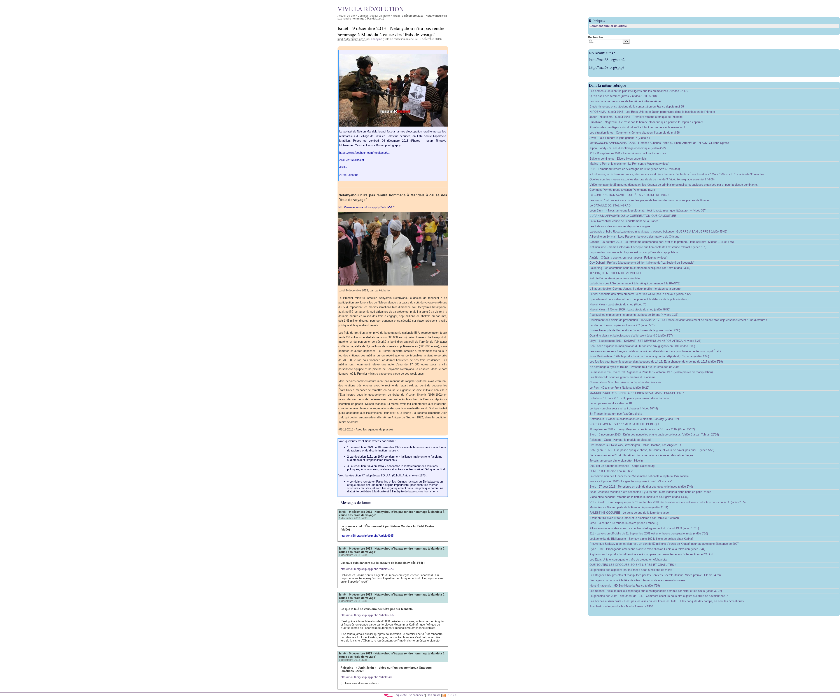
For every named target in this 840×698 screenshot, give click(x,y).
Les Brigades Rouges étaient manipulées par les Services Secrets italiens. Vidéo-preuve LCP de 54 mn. (656, 575)
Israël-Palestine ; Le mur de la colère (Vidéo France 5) (624, 523)
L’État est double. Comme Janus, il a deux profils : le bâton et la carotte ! (636, 288)
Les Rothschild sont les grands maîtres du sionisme (622, 377)
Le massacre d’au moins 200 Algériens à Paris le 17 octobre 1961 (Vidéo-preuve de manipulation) (651, 372)
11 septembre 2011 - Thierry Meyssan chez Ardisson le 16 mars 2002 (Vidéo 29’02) (642, 429)
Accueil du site (346, 15)
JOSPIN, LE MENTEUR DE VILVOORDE (616, 273)
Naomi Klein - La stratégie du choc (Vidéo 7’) (618, 304)
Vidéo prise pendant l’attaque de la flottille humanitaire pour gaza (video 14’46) (639, 497)
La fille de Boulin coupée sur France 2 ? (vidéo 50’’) (622, 325)
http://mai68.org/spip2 (607, 59)
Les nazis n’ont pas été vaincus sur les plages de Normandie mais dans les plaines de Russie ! (650, 200)
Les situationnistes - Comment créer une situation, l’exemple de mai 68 (635, 132)
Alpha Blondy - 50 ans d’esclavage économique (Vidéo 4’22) (628, 148)
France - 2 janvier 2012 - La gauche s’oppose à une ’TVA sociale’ (631, 481)
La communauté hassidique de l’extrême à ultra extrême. (626, 101)
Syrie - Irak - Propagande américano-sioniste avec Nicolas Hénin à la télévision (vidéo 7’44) (647, 549)
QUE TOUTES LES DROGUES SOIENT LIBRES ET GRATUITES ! (633, 564)
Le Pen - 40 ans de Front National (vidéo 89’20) (619, 387)
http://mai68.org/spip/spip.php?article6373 (367, 569)
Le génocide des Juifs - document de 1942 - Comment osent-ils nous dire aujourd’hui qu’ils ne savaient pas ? (659, 596)
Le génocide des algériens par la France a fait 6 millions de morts (631, 569)
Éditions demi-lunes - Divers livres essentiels (618, 158)
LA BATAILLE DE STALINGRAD (610, 205)
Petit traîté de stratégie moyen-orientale (615, 278)
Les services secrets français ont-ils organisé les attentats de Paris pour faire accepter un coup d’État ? (655, 351)
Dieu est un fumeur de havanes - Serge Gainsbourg (622, 465)
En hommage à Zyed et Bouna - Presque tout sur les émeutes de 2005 (634, 366)
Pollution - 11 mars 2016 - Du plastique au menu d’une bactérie (629, 398)
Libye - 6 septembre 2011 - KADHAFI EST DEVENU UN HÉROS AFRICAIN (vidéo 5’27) (645, 340)
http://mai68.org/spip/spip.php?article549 (366, 677)
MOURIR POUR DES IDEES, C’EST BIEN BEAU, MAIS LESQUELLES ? (637, 393)
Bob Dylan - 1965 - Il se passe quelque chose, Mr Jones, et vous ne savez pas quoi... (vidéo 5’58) (652, 450)
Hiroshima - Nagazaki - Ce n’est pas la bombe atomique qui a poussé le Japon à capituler (646, 122)
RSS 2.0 (451, 695)
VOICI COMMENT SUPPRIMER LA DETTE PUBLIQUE (625, 424)
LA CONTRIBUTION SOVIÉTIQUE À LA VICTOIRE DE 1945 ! (629, 195)
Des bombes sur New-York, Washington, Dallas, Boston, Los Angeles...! (635, 445)
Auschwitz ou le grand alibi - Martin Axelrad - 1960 (621, 606)
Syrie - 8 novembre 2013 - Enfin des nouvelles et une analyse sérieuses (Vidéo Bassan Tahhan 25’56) (654, 434)
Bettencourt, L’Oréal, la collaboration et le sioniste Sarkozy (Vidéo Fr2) (634, 419)
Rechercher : (596, 37)
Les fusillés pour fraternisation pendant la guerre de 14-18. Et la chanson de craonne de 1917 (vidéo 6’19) (656, 361)
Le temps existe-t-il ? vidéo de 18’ (611, 403)
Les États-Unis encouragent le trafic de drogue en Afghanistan (629, 559)
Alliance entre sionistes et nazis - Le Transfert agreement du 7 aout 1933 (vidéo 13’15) (644, 528)
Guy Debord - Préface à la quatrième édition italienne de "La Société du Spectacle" (642, 262)
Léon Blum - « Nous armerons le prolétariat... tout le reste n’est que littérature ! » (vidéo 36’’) (648, 210)
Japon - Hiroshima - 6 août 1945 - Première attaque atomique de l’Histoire (636, 116)
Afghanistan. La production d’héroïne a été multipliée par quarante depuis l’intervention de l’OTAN (651, 554)
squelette (401, 695)
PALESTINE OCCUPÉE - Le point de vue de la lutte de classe (629, 512)
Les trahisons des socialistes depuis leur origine (620, 226)
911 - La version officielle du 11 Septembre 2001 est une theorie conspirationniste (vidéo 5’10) (649, 533)
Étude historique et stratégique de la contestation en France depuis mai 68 (637, 106)
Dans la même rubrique (607, 85)
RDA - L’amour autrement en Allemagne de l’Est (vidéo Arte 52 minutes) (635, 169)
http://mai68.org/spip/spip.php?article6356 (367, 615)
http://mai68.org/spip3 (607, 67)
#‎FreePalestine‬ (348, 174)
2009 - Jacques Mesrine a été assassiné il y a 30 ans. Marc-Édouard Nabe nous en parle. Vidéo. (651, 492)
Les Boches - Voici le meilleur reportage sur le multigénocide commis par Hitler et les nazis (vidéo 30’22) (656, 590)
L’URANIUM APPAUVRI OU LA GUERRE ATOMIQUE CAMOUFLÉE (633, 215)
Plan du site (434, 695)
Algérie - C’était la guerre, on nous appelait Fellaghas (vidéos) (628, 257)
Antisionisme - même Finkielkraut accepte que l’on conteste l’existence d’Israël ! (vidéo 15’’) (648, 247)
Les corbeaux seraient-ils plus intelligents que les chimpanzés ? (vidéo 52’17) (639, 91)
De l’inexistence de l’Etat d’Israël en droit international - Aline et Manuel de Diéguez (642, 455)
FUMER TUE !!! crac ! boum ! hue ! (612, 471)
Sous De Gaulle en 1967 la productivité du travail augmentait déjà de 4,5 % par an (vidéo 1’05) (649, 356)
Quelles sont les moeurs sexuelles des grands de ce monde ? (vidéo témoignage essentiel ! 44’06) (652, 179)
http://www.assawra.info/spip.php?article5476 (366, 207)
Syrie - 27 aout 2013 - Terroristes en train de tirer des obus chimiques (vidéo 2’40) (641, 486)
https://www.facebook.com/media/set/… (364, 152)
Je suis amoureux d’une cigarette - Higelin (616, 460)
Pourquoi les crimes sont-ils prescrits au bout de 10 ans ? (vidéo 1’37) (634, 314)
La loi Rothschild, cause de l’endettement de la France (624, 221)
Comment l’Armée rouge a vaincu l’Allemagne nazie (622, 189)
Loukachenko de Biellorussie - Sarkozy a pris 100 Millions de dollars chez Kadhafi (641, 538)
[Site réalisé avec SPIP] (388, 695)
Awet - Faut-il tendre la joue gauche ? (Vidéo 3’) (620, 137)
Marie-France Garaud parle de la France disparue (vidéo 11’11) (629, 507)
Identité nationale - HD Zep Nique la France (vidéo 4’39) (625, 585)
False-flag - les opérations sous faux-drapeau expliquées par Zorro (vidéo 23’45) (640, 268)
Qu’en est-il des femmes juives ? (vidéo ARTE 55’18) (623, 96)
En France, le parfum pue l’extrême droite (616, 413)
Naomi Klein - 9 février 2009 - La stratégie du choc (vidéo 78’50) (630, 309)
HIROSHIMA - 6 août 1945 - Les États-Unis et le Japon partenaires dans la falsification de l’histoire (652, 111)
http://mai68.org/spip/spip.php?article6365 (367, 535)
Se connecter (417, 695)
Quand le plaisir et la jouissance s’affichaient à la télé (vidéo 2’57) (631, 335)
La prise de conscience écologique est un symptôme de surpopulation (634, 252)
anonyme (376, 39)
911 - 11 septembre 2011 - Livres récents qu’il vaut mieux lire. (628, 153)
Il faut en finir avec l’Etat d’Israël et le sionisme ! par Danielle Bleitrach (634, 518)
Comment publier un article (374, 15)
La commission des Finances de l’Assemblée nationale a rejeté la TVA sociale (639, 476)
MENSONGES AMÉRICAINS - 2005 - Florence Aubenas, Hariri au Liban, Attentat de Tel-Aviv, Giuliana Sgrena (659, 143)
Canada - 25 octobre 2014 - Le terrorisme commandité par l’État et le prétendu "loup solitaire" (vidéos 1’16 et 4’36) (662, 241)
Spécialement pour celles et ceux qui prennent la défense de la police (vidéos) (639, 299)
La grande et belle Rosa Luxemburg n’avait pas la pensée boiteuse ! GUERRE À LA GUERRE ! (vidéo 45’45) (658, 231)
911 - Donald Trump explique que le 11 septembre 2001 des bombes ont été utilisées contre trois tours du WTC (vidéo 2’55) (668, 502)
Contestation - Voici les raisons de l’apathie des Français (626, 382)
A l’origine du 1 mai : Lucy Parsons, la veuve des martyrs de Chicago (634, 236)
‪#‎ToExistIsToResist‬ (351, 160)
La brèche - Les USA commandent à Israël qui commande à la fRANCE (635, 283)
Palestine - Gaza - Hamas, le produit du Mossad (620, 439)
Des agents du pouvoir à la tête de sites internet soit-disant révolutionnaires (637, 580)
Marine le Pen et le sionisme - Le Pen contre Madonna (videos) (629, 163)
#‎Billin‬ (343, 167)
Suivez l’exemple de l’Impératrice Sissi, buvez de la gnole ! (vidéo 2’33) (635, 330)
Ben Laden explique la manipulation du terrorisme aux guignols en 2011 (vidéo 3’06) (642, 346)
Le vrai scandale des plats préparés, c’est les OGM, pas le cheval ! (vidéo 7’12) (640, 294)
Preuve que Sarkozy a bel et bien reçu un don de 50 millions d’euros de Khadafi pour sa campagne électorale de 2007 (664, 543)
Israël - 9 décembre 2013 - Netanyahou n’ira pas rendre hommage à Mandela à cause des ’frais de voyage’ (391, 513)
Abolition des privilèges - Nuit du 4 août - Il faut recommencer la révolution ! (637, 127)
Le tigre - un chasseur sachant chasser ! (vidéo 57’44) (624, 408)
